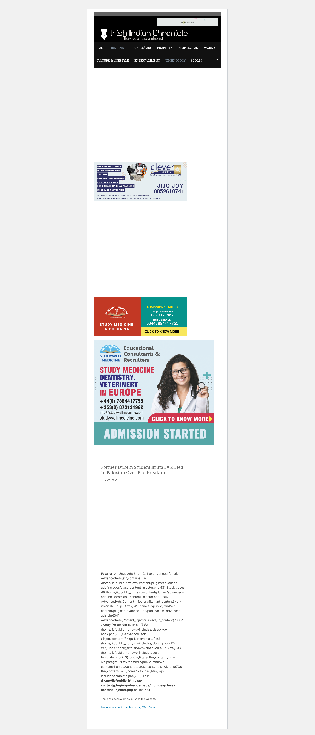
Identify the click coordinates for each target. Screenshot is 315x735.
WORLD (209, 48)
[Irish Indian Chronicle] (142, 34)
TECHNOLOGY (175, 60)
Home (101, 48)
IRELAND (117, 48)
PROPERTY (164, 48)
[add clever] (140, 200)
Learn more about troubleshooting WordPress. (128, 707)
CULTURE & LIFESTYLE (112, 60)
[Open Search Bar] (217, 60)
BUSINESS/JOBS (140, 48)
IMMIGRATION (188, 48)
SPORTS (196, 60)
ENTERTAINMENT (147, 60)
